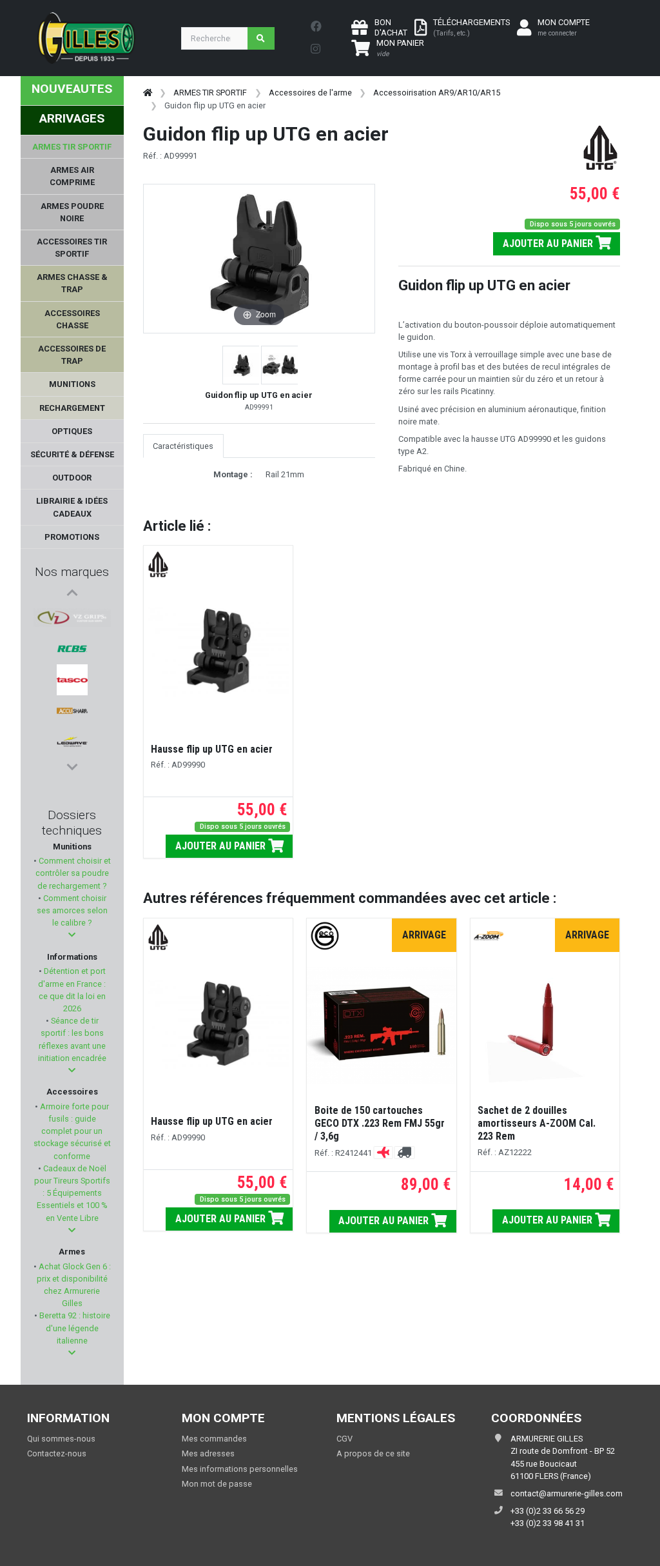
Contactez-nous (56, 1453)
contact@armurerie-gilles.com (566, 1493)
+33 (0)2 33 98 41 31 (547, 1523)
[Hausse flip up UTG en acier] (218, 651)
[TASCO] (72, 679)
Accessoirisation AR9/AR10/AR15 (436, 92)
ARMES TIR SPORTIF (210, 92)
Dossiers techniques (72, 823)
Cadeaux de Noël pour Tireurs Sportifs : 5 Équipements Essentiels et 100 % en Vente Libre (72, 1193)
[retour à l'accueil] (147, 92)
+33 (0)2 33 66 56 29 (547, 1511)
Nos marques (72, 571)
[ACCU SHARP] (72, 710)
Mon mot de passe (217, 1484)
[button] (71, 935)
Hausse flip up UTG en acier (212, 749)
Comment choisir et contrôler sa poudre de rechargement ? (73, 873)
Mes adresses (208, 1453)
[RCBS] (72, 648)
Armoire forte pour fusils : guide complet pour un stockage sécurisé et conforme (72, 1131)
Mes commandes (214, 1438)
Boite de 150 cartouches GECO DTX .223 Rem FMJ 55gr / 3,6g (380, 1123)
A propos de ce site (373, 1453)
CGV (344, 1438)
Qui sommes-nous (61, 1438)
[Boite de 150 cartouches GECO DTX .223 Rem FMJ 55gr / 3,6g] (381, 1025)
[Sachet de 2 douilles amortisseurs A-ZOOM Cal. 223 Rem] (545, 1026)
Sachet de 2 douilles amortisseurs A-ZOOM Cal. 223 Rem (537, 1123)
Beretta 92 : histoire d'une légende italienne (73, 1328)
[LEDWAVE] (72, 741)
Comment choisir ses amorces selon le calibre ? (72, 910)
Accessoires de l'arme (310, 92)
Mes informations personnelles (240, 1469)
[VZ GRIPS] (72, 617)
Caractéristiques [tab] (183, 446)
